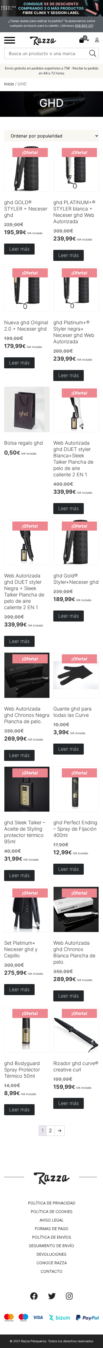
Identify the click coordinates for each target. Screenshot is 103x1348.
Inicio (9, 84)
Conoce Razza (52, 1262)
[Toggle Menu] (9, 40)
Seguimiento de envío (51, 1245)
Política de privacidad (51, 1203)
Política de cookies (52, 1211)
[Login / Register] (97, 40)
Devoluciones (51, 1254)
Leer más (19, 249)
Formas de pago (51, 1228)
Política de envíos (51, 1237)
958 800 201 (84, 26)
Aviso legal (52, 1220)
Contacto (51, 1271)
